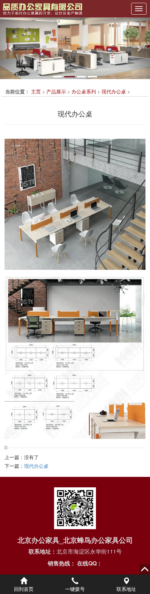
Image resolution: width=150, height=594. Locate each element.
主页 (36, 91)
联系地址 (126, 588)
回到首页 (23, 588)
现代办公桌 (114, 91)
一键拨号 (75, 588)
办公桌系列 (84, 91)
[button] (11, 48)
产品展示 (56, 91)
